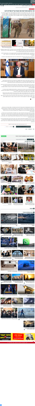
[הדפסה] (4, 17)
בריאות (15, 4)
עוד (7, 342)
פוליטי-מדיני (26, 4)
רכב (11, 4)
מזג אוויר (23, 5)
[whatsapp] (5, 17)
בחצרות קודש (30, 4)
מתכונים (2, 4)
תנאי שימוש (16, 342)
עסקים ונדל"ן (5, 4)
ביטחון (29, 5)
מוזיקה (18, 4)
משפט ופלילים (21, 4)
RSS (13, 342)
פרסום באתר (23, 342)
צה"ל (33, 129)
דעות (13, 4)
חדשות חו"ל (26, 5)
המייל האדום (3, 3)
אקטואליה (32, 5)
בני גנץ (26, 129)
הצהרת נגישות (10, 342)
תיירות (9, 4)
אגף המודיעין (30, 129)
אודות (26, 342)
